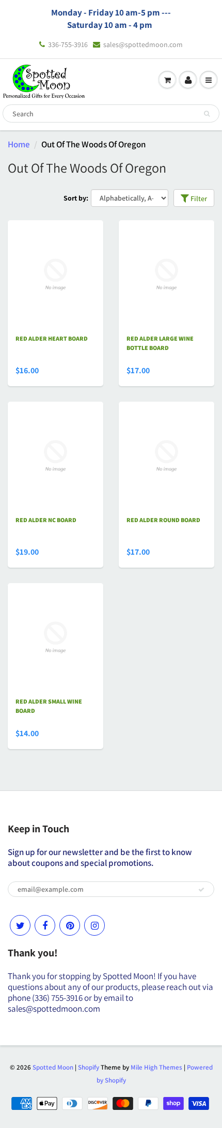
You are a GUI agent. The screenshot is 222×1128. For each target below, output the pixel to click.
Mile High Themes (156, 1067)
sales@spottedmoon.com (143, 44)
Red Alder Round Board (163, 520)
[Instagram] (94, 925)
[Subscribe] (201, 889)
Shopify (88, 1067)
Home (19, 144)
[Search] (206, 113)
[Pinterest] (69, 925)
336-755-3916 (68, 44)
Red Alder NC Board (45, 520)
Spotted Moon (53, 1067)
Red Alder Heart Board (51, 338)
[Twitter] (20, 925)
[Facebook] (45, 925)
